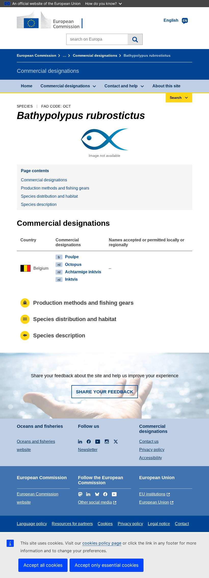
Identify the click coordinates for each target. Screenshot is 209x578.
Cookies (105, 524)
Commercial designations (95, 55)
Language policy (32, 524)
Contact (182, 524)
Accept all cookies (42, 565)
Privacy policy (151, 449)
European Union (154, 502)
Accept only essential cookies (106, 565)
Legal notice (159, 524)
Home (26, 86)
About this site (166, 86)
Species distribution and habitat (49, 196)
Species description (39, 204)
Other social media (95, 502)
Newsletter (87, 449)
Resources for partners (72, 524)
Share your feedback (104, 391)
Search (135, 39)
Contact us (149, 441)
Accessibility (150, 458)
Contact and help (121, 86)
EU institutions (152, 494)
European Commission (36, 55)
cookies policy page (101, 543)
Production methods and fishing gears (55, 188)
